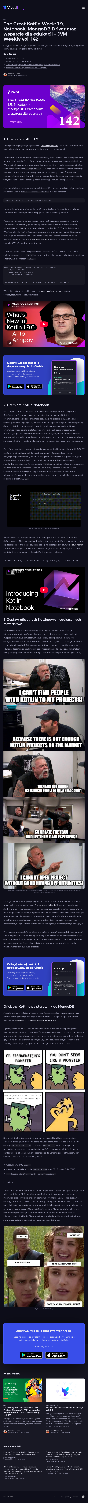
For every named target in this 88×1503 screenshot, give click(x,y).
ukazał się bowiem (49, 145)
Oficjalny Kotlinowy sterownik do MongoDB (26, 67)
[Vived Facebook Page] (83, 1496)
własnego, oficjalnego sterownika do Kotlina (35, 1020)
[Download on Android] (15, 386)
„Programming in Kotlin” (45, 905)
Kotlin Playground (38, 239)
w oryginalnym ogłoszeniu (53, 291)
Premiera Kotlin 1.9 (15, 58)
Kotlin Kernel (77, 544)
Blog (56, 1497)
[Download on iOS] (34, 386)
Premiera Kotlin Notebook (18, 61)
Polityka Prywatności (69, 1497)
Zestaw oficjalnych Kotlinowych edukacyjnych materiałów (33, 64)
